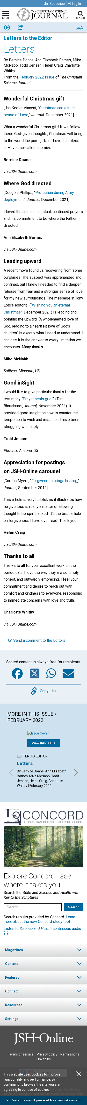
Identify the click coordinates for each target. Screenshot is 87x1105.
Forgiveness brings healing (54, 480)
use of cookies (39, 1089)
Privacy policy (47, 1054)
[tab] (43, 949)
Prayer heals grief (38, 399)
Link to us (43, 1059)
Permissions (69, 1054)
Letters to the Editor (28, 38)
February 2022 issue (37, 77)
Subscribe (57, 4)
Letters (25, 763)
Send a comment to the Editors (38, 640)
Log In (76, 4)
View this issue (43, 743)
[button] (43, 949)
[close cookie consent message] (79, 1074)
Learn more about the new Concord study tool (39, 919)
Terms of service (21, 1054)
